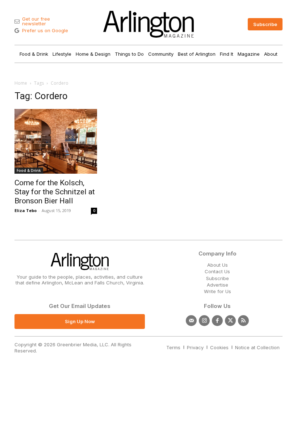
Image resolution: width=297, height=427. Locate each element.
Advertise (217, 285)
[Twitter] (230, 320)
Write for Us (217, 291)
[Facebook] (217, 320)
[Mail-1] (191, 320)
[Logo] (148, 24)
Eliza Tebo (25, 210)
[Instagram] (204, 320)
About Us (217, 265)
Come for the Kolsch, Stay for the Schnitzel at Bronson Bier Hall (54, 191)
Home (20, 83)
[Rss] (243, 320)
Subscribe (217, 278)
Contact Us (217, 271)
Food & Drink (29, 170)
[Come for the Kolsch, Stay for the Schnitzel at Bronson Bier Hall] (55, 141)
